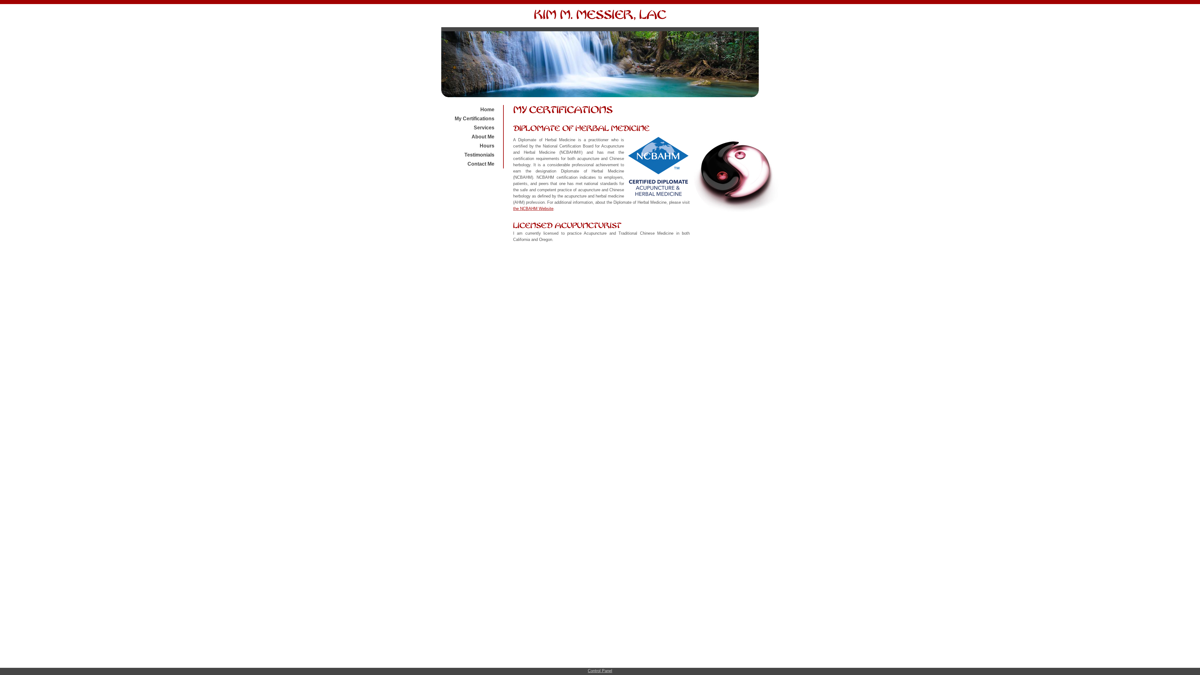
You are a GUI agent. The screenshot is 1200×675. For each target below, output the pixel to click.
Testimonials (479, 155)
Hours (487, 145)
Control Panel (600, 670)
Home (487, 109)
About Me (483, 136)
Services (484, 127)
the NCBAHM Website (533, 208)
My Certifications (474, 118)
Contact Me (481, 164)
